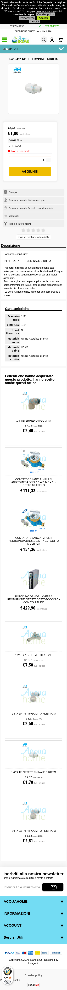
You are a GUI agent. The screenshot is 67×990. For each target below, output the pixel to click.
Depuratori (10, 48)
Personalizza (27, 17)
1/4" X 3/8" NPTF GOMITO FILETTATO (34, 830)
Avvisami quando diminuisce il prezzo (28, 200)
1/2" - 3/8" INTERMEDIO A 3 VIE (33, 655)
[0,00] (61, 40)
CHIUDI (34, 21)
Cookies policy (45, 14)
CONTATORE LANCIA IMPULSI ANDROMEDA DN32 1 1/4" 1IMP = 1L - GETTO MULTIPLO (33, 482)
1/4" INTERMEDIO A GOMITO (33, 420)
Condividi (14, 215)
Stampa (13, 192)
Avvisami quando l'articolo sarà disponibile (31, 208)
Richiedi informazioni (20, 223)
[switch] (7, 981)
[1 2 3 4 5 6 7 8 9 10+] (30, 160)
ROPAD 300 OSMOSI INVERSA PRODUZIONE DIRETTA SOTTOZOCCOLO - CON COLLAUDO (33, 599)
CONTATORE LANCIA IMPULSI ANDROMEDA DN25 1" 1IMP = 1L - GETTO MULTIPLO (34, 540)
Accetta (43, 17)
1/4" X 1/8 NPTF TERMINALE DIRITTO (33, 772)
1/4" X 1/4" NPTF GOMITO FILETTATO (34, 713)
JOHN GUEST (15, 145)
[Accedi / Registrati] (53, 40)
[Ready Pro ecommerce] (33, 985)
